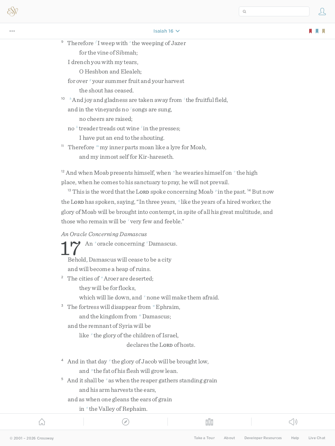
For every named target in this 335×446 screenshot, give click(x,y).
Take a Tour (204, 438)
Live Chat (317, 438)
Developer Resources (263, 438)
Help (295, 438)
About (229, 438)
